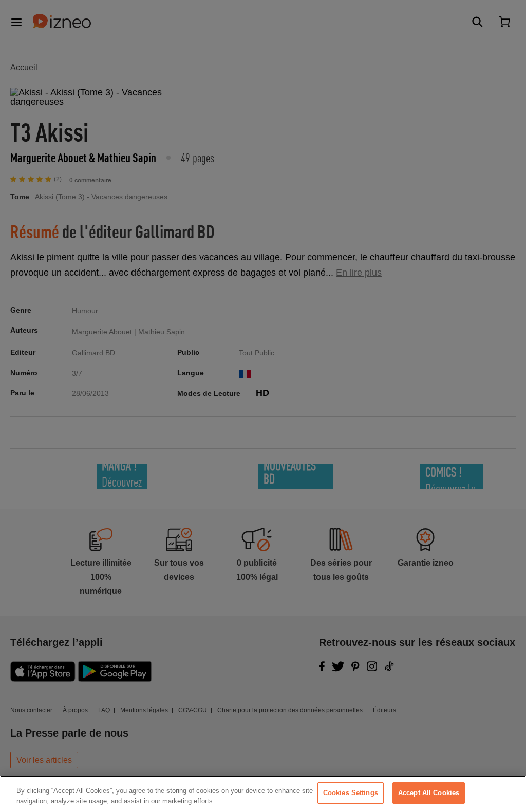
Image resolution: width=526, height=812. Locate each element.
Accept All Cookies (428, 793)
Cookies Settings (350, 793)
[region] (263, 794)
